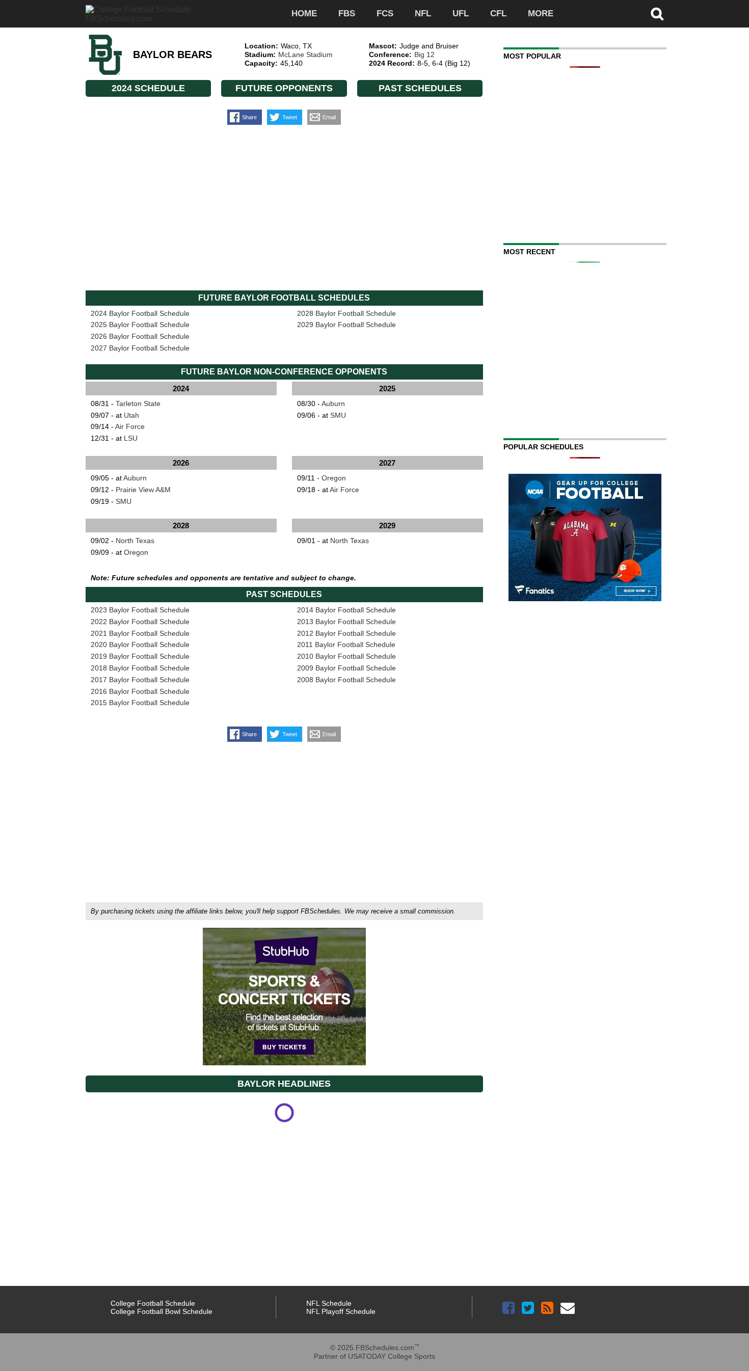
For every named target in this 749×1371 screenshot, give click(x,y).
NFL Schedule (329, 1303)
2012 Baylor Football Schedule (346, 633)
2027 (387, 463)
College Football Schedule (153, 1303)
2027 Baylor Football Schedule (140, 348)
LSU (131, 438)
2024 (181, 388)
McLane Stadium (305, 54)
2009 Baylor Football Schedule (346, 668)
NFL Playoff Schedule (341, 1311)
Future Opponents (284, 88)
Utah (131, 415)
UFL (460, 13)
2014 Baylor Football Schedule (346, 610)
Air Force (130, 426)
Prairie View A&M (143, 490)
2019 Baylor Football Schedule (140, 656)
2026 (181, 463)
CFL (498, 13)
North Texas (135, 540)
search (657, 14)
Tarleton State (138, 403)
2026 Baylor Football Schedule (140, 336)
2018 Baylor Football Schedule (140, 668)
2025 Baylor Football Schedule (140, 324)
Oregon (334, 478)
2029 (387, 525)
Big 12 (424, 54)
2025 (387, 388)
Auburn (333, 403)
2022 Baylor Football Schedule (140, 621)
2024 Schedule (148, 88)
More (540, 13)
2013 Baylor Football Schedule (346, 621)
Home (304, 13)
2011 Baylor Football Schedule (346, 644)
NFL (423, 13)
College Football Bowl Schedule (161, 1311)
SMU (338, 415)
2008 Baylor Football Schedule (346, 680)
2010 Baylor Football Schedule (346, 656)
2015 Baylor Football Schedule (140, 702)
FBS (346, 13)
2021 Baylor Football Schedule (140, 633)
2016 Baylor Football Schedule (140, 691)
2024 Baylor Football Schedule (140, 313)
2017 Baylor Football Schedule (140, 680)
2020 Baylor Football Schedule (140, 644)
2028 (181, 525)
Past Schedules (420, 88)
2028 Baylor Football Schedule (346, 313)
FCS (385, 13)
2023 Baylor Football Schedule (140, 610)
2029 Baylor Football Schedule (346, 324)
